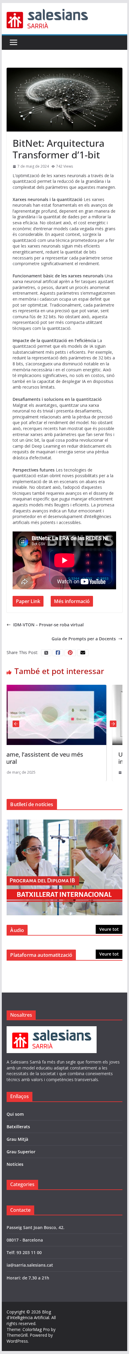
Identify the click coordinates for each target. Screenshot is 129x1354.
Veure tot (109, 929)
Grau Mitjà (17, 1139)
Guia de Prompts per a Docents (84, 639)
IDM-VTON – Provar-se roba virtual (48, 624)
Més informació (72, 601)
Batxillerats (18, 1126)
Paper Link (28, 601)
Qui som (15, 1114)
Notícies (15, 1164)
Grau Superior (21, 1151)
